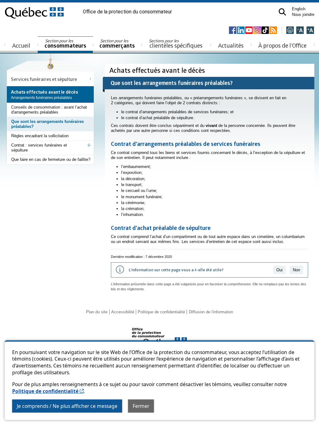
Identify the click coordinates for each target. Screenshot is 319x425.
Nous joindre (303, 14)
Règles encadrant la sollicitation (40, 135)
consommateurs (65, 43)
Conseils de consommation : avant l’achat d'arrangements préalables (49, 109)
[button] (282, 12)
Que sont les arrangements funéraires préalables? (47, 124)
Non (296, 270)
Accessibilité (122, 312)
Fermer (141, 406)
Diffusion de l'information (211, 312)
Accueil (21, 45)
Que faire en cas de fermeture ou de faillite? (50, 159)
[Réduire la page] (300, 30)
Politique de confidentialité (47, 391)
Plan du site (96, 312)
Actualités (231, 45)
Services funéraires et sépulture (44, 79)
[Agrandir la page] (310, 30)
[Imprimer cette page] (290, 30)
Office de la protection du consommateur (127, 12)
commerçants (117, 43)
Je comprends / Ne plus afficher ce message (67, 406)
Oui (279, 270)
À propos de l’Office (282, 45)
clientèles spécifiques (175, 43)
